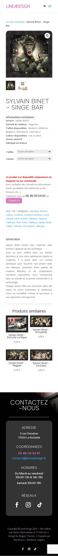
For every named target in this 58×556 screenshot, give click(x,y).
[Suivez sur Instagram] (28, 505)
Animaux (34, 211)
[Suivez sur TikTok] (40, 505)
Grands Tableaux (29, 218)
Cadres (10, 158)
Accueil (9, 21)
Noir (18, 222)
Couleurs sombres (33, 214)
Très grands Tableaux (34, 226)
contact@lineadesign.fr (29, 458)
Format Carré (12, 218)
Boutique (19, 21)
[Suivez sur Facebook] (17, 505)
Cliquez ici (14, 200)
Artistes (43, 211)
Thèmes (17, 226)
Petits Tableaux (29, 222)
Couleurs (18, 214)
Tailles (9, 151)
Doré (46, 214)
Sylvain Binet (45, 222)
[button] (47, 35)
